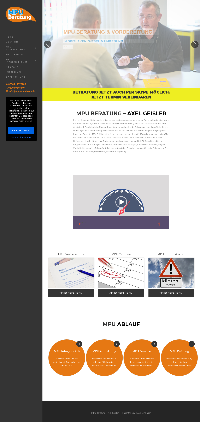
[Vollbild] (164, 224)
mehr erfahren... (71, 293)
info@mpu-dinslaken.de (22, 91)
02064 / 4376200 (17, 84)
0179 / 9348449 (16, 88)
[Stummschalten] (159, 224)
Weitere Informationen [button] (21, 137)
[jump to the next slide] (195, 44)
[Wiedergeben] (79, 224)
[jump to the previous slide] (47, 44)
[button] (121, 202)
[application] (121, 202)
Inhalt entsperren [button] (21, 130)
